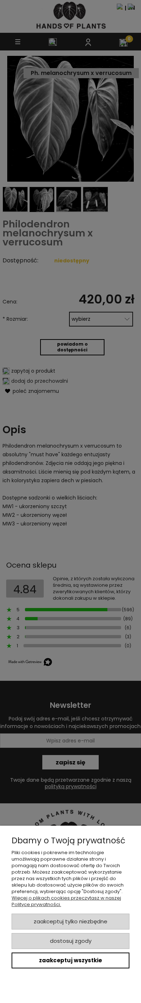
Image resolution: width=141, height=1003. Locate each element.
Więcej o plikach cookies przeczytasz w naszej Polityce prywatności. (66, 901)
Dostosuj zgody (70, 941)
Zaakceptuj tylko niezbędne (70, 921)
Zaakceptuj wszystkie (70, 960)
